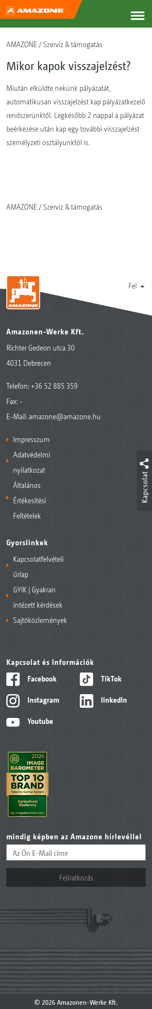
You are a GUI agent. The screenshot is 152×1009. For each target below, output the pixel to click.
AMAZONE (21, 44)
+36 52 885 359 (54, 385)
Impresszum (31, 439)
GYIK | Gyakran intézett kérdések (37, 596)
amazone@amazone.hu (65, 416)
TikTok (110, 678)
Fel (132, 285)
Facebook (41, 678)
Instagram (42, 699)
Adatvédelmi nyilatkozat (31, 461)
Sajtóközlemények (40, 619)
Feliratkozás (76, 877)
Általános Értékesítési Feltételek (29, 500)
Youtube (39, 720)
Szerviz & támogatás (72, 44)
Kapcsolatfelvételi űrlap (38, 566)
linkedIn (113, 699)
